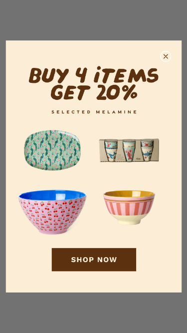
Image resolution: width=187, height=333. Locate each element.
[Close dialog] (166, 56)
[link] (93, 166)
